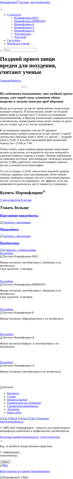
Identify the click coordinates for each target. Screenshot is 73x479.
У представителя (10, 200)
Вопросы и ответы (18, 43)
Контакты (13, 393)
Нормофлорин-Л (24, 30)
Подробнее (6, 253)
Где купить (13, 40)
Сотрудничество (50, 436)
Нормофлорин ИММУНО (30, 21)
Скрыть (5, 462)
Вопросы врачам (17, 399)
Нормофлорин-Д (24, 27)
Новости (15, 80)
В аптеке (26, 200)
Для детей (20, 37)
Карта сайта (14, 412)
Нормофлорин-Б (24, 24)
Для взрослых (22, 33)
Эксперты (13, 409)
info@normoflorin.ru (11, 421)
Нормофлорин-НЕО (26, 17)
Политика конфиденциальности (19, 436)
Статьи (11, 396)
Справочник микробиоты (22, 406)
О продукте (14, 14)
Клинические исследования (24, 402)
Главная (5, 80)
